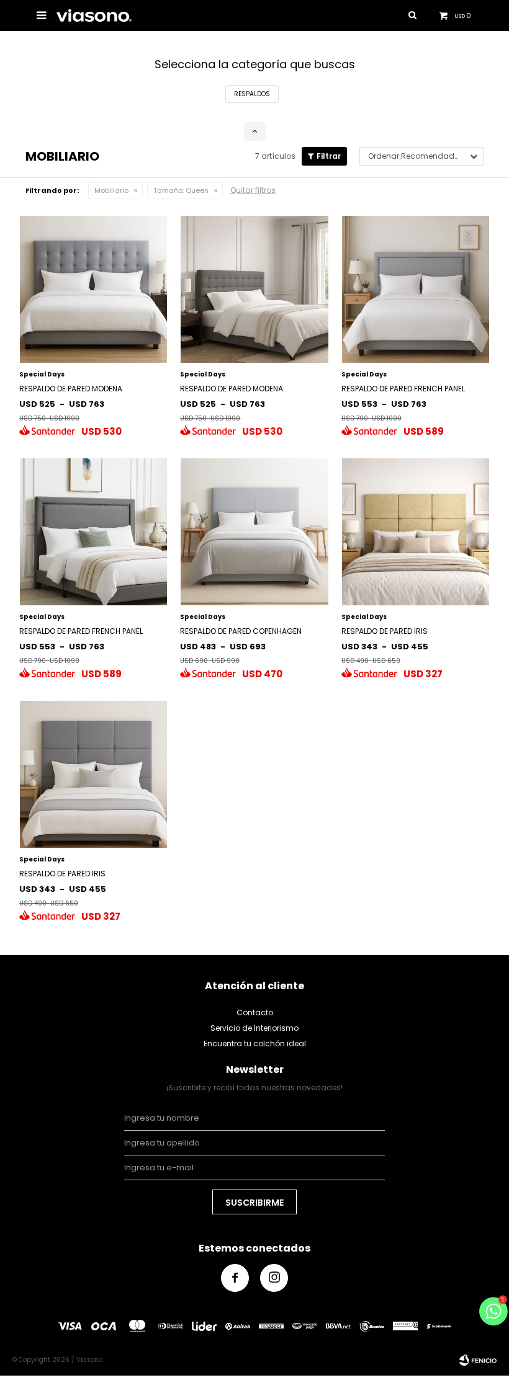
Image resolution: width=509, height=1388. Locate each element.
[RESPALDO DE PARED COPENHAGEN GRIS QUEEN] (254, 532)
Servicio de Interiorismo (254, 1028)
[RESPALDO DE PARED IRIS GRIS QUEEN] (93, 774)
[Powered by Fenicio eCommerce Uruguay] (478, 1360)
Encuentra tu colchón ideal (255, 1043)
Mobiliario (111, 190)
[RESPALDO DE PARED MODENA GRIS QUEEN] (254, 289)
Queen (181, 190)
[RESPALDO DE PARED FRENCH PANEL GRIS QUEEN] (415, 289)
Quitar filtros (253, 190)
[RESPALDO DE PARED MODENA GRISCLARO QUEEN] (93, 289)
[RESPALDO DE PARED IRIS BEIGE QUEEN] (415, 532)
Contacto (254, 1012)
